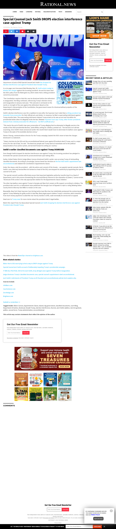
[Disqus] (43, 431)
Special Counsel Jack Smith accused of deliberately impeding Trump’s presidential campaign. (34, 267)
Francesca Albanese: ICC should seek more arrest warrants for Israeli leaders (102, 148)
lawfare (67, 308)
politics (5, 310)
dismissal (22, 308)
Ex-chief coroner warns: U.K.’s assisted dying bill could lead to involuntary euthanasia (102, 140)
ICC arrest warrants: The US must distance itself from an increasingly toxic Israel (102, 114)
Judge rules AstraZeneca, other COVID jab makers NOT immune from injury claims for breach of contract (102, 218)
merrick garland (75, 308)
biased (41, 306)
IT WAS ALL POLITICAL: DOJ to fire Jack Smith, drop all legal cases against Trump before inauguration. (36, 271)
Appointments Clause (31, 306)
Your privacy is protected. (12, 337)
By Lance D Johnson (103, 240)
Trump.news (16, 199)
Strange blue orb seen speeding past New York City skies (102, 82)
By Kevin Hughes (103, 84)
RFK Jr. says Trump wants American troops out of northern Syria (102, 183)
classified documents (63, 306)
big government (49, 306)
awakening (68, 11)
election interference (43, 308)
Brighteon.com (8, 296)
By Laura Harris (102, 143)
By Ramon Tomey (103, 93)
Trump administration (25, 310)
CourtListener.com (9, 289)
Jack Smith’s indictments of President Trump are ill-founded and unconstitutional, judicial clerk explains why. (39, 278)
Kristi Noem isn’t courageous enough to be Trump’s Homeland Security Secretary (102, 157)
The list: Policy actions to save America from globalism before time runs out (102, 105)
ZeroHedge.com (8, 293)
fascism (53, 308)
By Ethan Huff (102, 222)
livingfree (29, 11)
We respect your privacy (48, 517)
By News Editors (103, 109)
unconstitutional (38, 310)
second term (13, 310)
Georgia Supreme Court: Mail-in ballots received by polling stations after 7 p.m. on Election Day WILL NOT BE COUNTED (102, 246)
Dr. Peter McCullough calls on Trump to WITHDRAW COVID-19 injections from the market (102, 200)
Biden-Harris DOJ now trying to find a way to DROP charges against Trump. (28, 263)
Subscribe (97, 526)
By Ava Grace (102, 100)
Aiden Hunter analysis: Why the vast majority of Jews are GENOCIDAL (102, 209)
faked (21, 11)
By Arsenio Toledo (103, 250)
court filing (74, 306)
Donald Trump (30, 308)
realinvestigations (50, 11)
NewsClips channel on (30, 255)
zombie (15, 11)
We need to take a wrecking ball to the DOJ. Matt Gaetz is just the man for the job (102, 174)
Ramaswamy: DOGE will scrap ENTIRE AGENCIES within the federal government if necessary (102, 122)
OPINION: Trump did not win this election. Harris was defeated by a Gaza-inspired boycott (103, 227)
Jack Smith (60, 308)
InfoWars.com (7, 285)
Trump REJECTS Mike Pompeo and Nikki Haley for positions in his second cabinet (103, 191)
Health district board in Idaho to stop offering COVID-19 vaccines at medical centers (102, 166)
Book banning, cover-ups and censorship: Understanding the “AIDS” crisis (102, 236)
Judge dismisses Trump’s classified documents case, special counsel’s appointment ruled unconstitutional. (38, 274)
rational (38, 11)
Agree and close (98, 518)
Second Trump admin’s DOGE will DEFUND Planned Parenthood (102, 97)
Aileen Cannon (18, 306)
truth (60, 11)
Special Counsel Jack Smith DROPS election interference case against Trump (103, 90)
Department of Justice (10, 308)
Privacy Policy (58, 522)
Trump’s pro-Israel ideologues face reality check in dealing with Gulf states (102, 131)
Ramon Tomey (17, 27)
